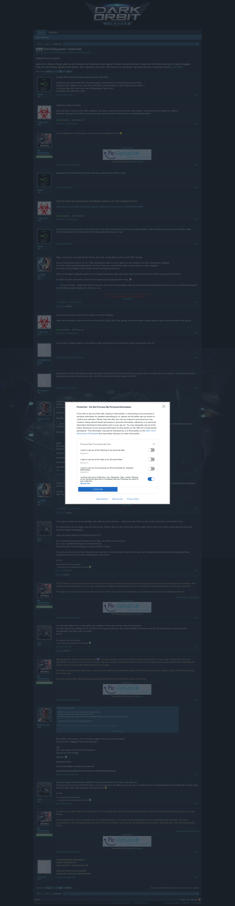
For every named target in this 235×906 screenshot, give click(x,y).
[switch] (151, 450)
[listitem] (117, 444)
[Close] (164, 407)
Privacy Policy (133, 499)
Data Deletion (102, 499)
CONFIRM (98, 489)
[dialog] (117, 453)
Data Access (117, 499)
